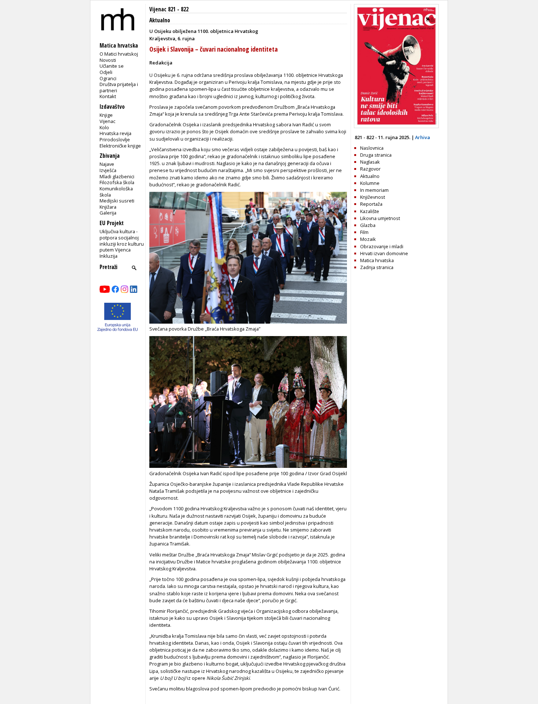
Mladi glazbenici (117, 176)
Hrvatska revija (115, 133)
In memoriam (374, 190)
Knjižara (108, 207)
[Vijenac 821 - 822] (396, 126)
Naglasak (370, 162)
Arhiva (422, 137)
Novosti (108, 60)
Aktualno (159, 20)
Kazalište (369, 211)
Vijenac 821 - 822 (168, 9)
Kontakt (108, 96)
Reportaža (371, 204)
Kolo (104, 127)
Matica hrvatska (377, 260)
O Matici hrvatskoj (119, 54)
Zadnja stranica (376, 267)
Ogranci (108, 78)
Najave (107, 164)
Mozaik (368, 239)
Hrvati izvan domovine (384, 253)
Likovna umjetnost (380, 218)
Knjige (106, 115)
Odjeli (106, 72)
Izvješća (108, 170)
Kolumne (370, 183)
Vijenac (107, 121)
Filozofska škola (117, 182)
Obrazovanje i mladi (381, 246)
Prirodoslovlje (115, 139)
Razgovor (370, 168)
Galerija (108, 212)
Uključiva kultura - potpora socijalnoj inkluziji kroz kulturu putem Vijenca (122, 240)
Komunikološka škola (116, 191)
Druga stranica (376, 155)
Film (364, 232)
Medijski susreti (117, 200)
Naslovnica (372, 148)
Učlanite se (112, 66)
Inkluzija (108, 256)
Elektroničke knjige (120, 145)
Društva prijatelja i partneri (119, 87)
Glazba (368, 225)
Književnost (372, 197)
